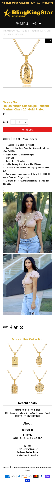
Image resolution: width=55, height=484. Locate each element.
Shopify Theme (29, 467)
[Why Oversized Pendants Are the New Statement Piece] (27, 412)
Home (5, 31)
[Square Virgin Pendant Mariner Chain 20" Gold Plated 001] (15, 366)
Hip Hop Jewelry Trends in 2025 (27, 409)
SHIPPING (6, 138)
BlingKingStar (19, 467)
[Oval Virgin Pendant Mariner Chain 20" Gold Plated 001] (40, 366)
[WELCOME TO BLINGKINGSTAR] (27, 416)
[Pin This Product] (21, 328)
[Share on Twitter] (16, 328)
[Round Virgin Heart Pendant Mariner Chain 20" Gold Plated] (40, 393)
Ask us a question (30, 138)
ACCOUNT (20, 23)
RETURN (16, 138)
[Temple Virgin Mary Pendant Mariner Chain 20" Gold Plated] (15, 393)
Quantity (6, 122)
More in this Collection (27, 339)
